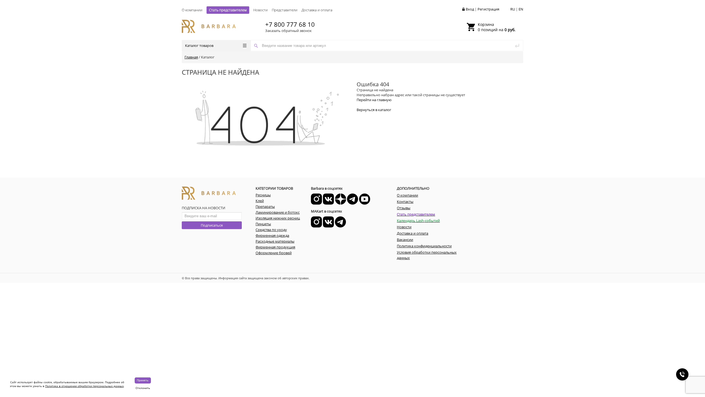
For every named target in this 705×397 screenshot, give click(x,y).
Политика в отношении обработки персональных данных (84, 386)
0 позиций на (497, 27)
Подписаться (212, 225)
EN (521, 9)
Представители (284, 9)
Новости (260, 9)
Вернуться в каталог (374, 109)
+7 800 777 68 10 (290, 24)
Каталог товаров (199, 45)
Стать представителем (228, 9)
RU (512, 9)
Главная (191, 57)
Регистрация (488, 9)
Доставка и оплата (317, 9)
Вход (470, 9)
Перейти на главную (374, 99)
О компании (192, 9)
